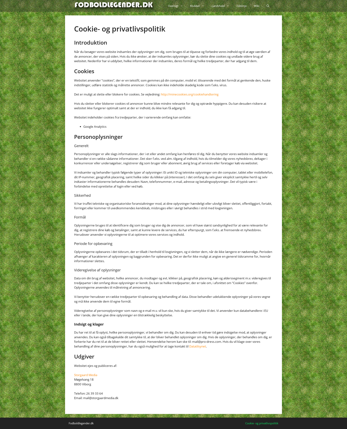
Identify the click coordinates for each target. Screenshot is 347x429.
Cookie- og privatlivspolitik (261, 423)
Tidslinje (241, 6)
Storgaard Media (85, 375)
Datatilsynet (197, 346)
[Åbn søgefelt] (268, 6)
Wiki (256, 6)
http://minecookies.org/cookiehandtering (190, 94)
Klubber (195, 6)
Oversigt (173, 6)
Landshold (218, 6)
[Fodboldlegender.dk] (114, 6)
